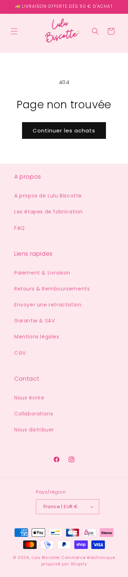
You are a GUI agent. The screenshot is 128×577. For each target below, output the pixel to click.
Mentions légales (36, 336)
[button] (14, 31)
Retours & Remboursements (52, 288)
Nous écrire (29, 397)
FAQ (19, 228)
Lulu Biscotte (46, 557)
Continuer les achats (64, 130)
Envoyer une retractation (47, 304)
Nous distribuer (34, 429)
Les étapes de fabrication (48, 211)
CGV (20, 352)
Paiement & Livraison (42, 272)
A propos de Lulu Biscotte (48, 195)
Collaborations (33, 413)
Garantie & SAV (34, 320)
